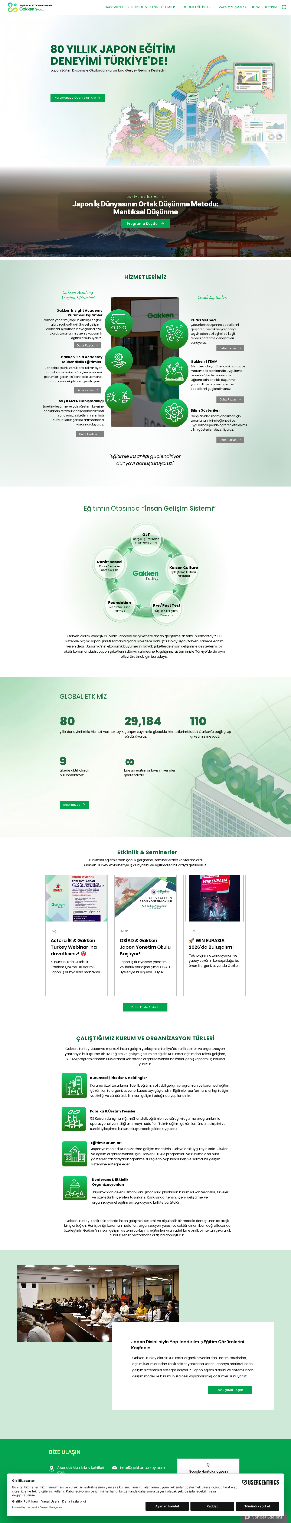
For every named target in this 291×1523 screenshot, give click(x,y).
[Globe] (284, 7)
